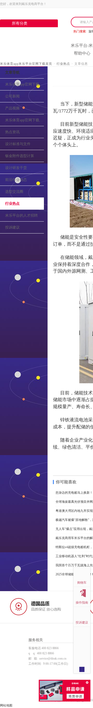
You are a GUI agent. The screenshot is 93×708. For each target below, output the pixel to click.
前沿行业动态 (16, 180)
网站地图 (6, 705)
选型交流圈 (14, 192)
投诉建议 (12, 227)
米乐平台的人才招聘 (21, 215)
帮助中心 (82, 53)
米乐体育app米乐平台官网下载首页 (26, 64)
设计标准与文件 (17, 144)
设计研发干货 (16, 168)
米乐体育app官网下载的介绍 (24, 84)
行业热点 (63, 64)
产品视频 (12, 108)
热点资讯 (12, 132)
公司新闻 (12, 96)
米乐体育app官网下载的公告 (24, 120)
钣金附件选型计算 (19, 156)
